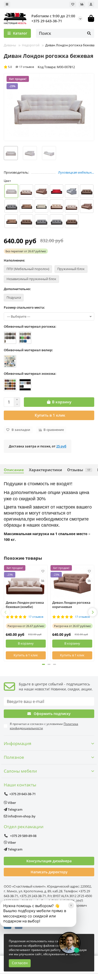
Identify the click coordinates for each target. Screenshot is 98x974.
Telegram (14, 809)
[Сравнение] (82, 4)
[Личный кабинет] (91, 4)
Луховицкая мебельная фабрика (76, 172)
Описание (14, 469)
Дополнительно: (17, 289)
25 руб (61, 446)
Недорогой (30, 45)
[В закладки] (42, 571)
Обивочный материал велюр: (28, 350)
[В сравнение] (42, 580)
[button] (5, 612)
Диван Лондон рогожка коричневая (71, 604)
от (26, 251)
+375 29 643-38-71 (46, 21)
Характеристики (45, 469)
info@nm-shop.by (21, 816)
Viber (11, 802)
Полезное (14, 757)
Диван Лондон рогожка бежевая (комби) (25, 604)
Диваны (10, 45)
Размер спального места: (24, 307)
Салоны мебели (20, 771)
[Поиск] (89, 33)
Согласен (20, 962)
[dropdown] (7, 4)
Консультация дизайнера (49, 861)
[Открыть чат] (69, 943)
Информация (17, 743)
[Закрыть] (71, 905)
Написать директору (49, 872)
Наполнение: (14, 260)
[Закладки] (72, 4)
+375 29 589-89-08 (22, 835)
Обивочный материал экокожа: (30, 373)
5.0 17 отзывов (21, 67)
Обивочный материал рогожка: (30, 326)
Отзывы (78, 469)
